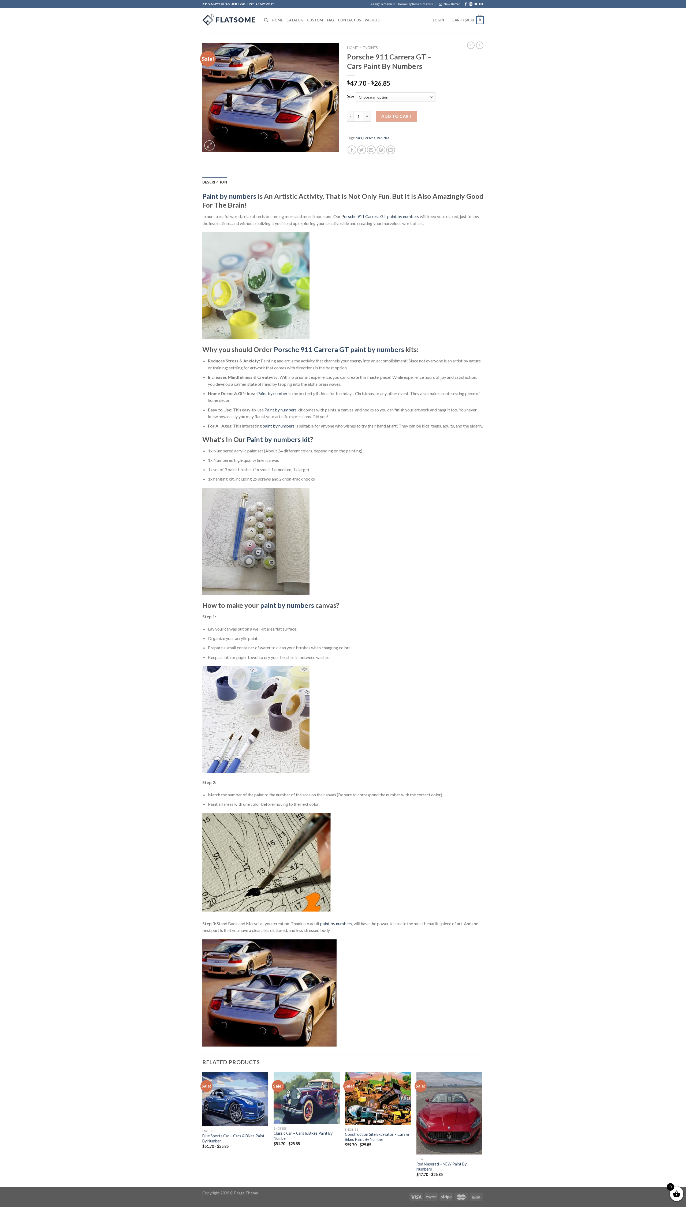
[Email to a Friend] (371, 149)
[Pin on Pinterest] (380, 149)
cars (359, 138)
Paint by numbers (229, 196)
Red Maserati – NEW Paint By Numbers (441, 1166)
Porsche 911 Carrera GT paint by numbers (380, 216)
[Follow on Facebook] (465, 4)
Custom (315, 20)
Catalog (294, 20)
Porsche (369, 138)
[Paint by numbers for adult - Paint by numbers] (229, 20)
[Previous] (203, 1129)
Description (214, 182)
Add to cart (396, 116)
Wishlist (373, 20)
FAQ (330, 20)
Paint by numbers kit (278, 439)
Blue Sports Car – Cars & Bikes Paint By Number (233, 1138)
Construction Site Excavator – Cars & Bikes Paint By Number (377, 1137)
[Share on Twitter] (361, 149)
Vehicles (383, 138)
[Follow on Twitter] (476, 4)
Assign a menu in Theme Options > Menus (401, 4)
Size (350, 96)
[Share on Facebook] (352, 149)
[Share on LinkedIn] (390, 149)
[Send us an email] (481, 4)
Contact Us (349, 20)
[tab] (214, 182)
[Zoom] (209, 145)
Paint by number (272, 393)
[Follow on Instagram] (470, 4)
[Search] (266, 20)
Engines (370, 48)
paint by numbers (278, 425)
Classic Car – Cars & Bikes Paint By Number (303, 1136)
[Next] (482, 1129)
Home (277, 20)
